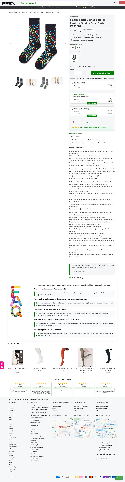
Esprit (10, 421)
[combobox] (53, 3)
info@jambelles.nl (35, 422)
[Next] (66, 44)
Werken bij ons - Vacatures (37, 438)
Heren (51, 7)
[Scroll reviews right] (113, 389)
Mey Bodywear (12, 444)
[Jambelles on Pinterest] (104, 454)
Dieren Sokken (34, 454)
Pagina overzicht (34, 460)
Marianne (11, 442)
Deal (10, 417)
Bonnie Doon (12, 410)
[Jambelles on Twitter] (97, 454)
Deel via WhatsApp (77, 278)
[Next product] (120, 362)
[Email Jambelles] (113, 454)
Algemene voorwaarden (36, 447)
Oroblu (10, 449)
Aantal (72, 69)
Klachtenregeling (34, 445)
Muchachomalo (13, 446)
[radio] (92, 85)
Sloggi (10, 453)
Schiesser (11, 451)
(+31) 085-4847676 (101, 459)
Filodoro (11, 428)
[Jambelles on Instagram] (107, 454)
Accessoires (69, 7)
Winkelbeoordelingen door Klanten (95, 127)
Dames (44, 7)
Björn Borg (11, 408)
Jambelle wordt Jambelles (37, 456)
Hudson (11, 433)
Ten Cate (11, 464)
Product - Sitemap (35, 458)
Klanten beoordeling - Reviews (38, 436)
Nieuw (39, 7)
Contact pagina (34, 433)
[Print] (74, 57)
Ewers (10, 424)
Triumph (11, 471)
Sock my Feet (12, 458)
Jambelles (15, 476)
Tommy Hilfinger (13, 467)
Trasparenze (12, 469)
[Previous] (10, 44)
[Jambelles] (9, 2)
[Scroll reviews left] (12, 389)
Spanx (10, 460)
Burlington (11, 412)
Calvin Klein (11, 415)
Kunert (10, 435)
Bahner (10, 406)
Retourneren (33, 442)
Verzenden (33, 440)
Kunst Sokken (12, 437)
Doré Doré (11, 419)
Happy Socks (74, 16)
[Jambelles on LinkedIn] (110, 454)
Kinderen (59, 7)
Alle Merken (33, 451)
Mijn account (33, 429)
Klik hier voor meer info (36, 420)
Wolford (11, 455)
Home (31, 7)
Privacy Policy (34, 449)
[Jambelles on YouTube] (101, 454)
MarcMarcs (11, 439)
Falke (10, 426)
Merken (77, 7)
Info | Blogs (91, 7)
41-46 (78, 47)
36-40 (72, 47)
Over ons (32, 431)
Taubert (10, 462)
